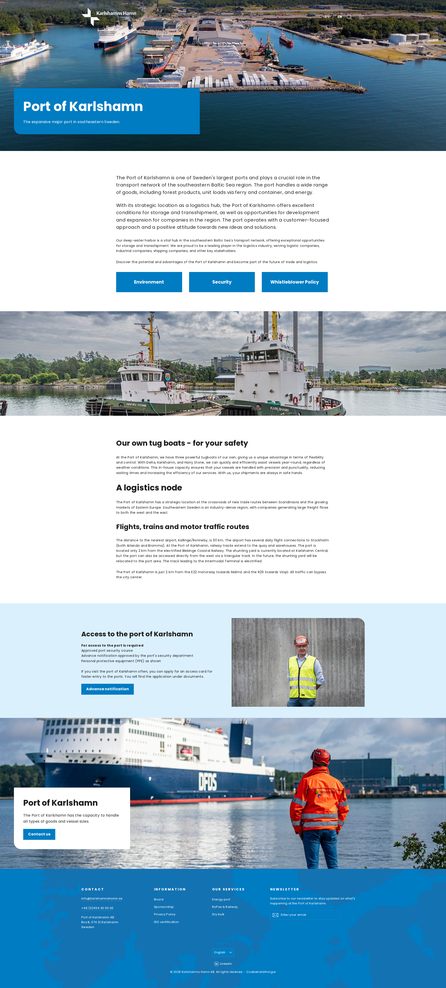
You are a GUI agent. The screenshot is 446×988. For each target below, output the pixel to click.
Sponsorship (164, 907)
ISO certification (166, 922)
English (219, 952)
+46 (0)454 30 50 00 (97, 908)
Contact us (39, 834)
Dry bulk (218, 914)
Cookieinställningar (261, 972)
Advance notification (107, 689)
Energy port (221, 899)
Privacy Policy (165, 914)
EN (340, 16)
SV (327, 16)
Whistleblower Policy (294, 282)
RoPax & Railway (225, 907)
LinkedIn (226, 964)
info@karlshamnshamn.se (101, 898)
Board (159, 899)
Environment (149, 282)
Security (222, 282)
